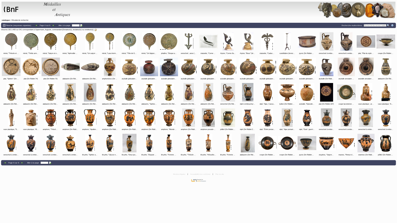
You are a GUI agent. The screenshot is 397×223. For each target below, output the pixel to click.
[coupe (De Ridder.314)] (267, 143)
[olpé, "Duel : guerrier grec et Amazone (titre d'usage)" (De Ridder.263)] (307, 117)
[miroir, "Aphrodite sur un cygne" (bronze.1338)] (70, 41)
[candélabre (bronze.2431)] (287, 41)
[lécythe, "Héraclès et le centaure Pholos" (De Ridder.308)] (208, 143)
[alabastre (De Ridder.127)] (90, 92)
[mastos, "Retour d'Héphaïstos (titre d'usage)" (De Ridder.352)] (346, 143)
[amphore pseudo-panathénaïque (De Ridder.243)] (208, 117)
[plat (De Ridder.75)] (50, 67)
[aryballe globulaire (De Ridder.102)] (129, 67)
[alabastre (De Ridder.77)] (90, 67)
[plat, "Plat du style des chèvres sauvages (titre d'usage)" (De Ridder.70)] (366, 41)
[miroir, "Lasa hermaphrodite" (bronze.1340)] (109, 41)
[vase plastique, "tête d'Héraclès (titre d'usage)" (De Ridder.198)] (31, 117)
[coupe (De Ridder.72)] (386, 41)
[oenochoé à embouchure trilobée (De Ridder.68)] (346, 41)
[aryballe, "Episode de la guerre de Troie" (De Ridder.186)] (307, 92)
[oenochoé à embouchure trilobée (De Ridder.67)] (326, 41)
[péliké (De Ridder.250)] (228, 117)
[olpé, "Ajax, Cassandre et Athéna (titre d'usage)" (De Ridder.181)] (267, 92)
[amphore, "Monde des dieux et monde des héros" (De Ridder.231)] (169, 117)
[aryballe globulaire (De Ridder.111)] (267, 67)
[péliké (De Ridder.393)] (386, 143)
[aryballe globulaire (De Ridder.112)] (287, 67)
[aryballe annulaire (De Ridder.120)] (366, 67)
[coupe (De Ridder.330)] (287, 143)
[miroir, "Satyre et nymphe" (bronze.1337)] (50, 41)
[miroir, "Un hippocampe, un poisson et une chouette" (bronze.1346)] (149, 41)
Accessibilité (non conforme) (200, 174)
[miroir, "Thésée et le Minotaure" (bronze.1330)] (11, 41)
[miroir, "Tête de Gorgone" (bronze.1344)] (129, 41)
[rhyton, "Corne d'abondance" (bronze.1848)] (228, 41)
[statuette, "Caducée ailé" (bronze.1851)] (267, 41)
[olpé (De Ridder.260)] (248, 117)
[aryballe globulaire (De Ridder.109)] (228, 67)
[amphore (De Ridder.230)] (149, 117)
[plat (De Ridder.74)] (31, 67)
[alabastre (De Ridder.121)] (386, 67)
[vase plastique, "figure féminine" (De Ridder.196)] (11, 117)
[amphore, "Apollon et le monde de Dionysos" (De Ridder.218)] (90, 117)
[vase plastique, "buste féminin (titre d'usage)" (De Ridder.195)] (386, 92)
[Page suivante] (53, 25)
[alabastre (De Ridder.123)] (11, 92)
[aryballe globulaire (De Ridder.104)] (169, 67)
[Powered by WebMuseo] (198, 180)
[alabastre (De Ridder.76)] (70, 67)
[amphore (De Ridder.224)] (109, 117)
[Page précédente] (36, 25)
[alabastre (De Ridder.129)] (129, 92)
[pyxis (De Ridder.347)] (307, 143)
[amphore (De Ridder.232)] (188, 117)
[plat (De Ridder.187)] (326, 92)
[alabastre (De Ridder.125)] (50, 92)
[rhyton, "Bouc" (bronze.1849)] (248, 41)
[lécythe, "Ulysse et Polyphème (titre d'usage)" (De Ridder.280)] (109, 143)
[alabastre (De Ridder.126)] (70, 92)
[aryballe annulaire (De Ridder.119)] (346, 67)
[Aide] (392, 25)
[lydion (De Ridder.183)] (287, 92)
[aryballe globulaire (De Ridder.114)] (307, 67)
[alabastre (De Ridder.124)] (31, 92)
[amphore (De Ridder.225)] (129, 117)
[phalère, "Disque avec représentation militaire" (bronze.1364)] (169, 41)
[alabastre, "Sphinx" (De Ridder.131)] (149, 92)
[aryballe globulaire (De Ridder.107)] (208, 67)
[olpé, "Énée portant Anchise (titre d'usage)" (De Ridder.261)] (267, 117)
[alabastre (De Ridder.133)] (169, 92)
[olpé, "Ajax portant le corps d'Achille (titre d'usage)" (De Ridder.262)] (287, 117)
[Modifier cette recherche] (95, 29)
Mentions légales (179, 174)
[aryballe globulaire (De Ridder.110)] (248, 67)
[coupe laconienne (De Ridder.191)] (346, 92)
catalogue (6, 20)
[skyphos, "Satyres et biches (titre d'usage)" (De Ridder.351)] (326, 143)
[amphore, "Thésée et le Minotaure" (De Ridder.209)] (50, 117)
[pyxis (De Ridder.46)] (307, 41)
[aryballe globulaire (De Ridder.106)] (188, 67)
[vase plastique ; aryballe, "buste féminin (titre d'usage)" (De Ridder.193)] (366, 92)
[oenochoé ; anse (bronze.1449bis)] (188, 41)
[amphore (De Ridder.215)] (70, 117)
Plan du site (219, 174)
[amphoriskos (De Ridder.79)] (109, 67)
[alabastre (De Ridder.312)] (248, 143)
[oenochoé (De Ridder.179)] (228, 92)
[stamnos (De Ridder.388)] (366, 143)
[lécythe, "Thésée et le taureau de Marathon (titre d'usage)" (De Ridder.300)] (188, 143)
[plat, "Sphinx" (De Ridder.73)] (11, 67)
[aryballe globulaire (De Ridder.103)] (149, 67)
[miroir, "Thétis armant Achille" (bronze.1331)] (31, 41)
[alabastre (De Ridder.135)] (208, 92)
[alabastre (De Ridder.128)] (109, 92)
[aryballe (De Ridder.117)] (326, 67)
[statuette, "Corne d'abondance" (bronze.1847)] (208, 41)
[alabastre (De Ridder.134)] (188, 92)
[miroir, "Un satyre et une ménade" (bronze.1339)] (90, 41)
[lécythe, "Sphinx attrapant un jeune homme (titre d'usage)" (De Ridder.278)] (90, 143)
